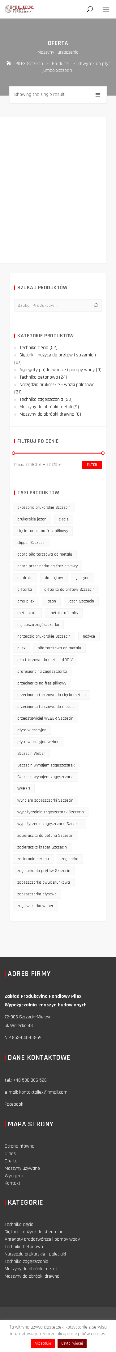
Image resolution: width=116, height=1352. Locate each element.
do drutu (24, 578)
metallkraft (27, 613)
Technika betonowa (38, 377)
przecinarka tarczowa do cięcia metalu (51, 695)
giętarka (24, 589)
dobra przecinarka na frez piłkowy (47, 566)
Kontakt (12, 1183)
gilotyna (82, 578)
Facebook (14, 1104)
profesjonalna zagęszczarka (42, 671)
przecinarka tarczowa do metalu (46, 706)
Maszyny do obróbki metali (45, 407)
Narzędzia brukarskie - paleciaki (35, 1254)
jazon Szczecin (81, 601)
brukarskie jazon (31, 519)
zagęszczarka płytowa (37, 894)
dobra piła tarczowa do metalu (44, 554)
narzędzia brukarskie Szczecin (44, 636)
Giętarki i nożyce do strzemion (34, 1232)
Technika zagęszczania (41, 399)
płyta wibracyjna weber (38, 742)
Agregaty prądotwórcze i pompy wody (57, 370)
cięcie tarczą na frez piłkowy (42, 531)
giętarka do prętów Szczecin (69, 589)
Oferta (11, 1161)
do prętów (54, 578)
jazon (51, 601)
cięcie (64, 519)
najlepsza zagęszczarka (38, 624)
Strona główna (19, 1146)
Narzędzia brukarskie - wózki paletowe (57, 384)
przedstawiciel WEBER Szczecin (45, 718)
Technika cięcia (33, 347)
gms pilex (25, 601)
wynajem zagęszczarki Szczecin (45, 800)
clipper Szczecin (31, 542)
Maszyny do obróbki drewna (46, 414)
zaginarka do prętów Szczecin (43, 870)
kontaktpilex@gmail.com (43, 1092)
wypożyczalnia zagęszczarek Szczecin (50, 812)
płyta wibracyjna (31, 730)
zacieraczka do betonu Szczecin (45, 835)
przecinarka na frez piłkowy (41, 683)
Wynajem (14, 1176)
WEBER (23, 788)
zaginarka (69, 859)
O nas (10, 1153)
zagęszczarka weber (35, 906)
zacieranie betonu (33, 859)
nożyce (89, 636)
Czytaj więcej (72, 1343)
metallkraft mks (63, 613)
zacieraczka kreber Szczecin (42, 847)
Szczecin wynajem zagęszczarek (46, 765)
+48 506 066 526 (30, 1080)
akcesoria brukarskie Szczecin (44, 507)
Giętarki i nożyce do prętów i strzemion (57, 355)
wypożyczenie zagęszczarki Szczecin (49, 824)
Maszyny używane (22, 1168)
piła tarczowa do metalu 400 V (45, 660)
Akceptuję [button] (43, 1343)
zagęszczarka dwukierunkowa (43, 882)
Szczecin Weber (31, 753)
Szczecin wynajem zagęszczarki (45, 777)
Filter (92, 464)
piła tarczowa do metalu (59, 648)
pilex (21, 648)
